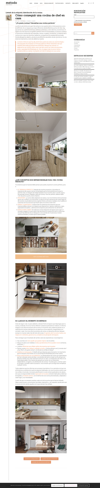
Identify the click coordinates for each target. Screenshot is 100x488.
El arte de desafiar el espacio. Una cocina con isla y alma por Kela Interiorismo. (83, 81)
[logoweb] (12, 3)
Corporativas (77, 45)
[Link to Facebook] (91, 3)
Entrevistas (76, 46)
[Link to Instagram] (89, 3)
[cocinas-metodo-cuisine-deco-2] (9, 18)
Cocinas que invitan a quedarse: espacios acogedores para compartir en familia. (83, 77)
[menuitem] (31, 3)
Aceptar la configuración (57, 485)
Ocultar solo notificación (70, 485)
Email (75, 14)
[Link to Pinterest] (93, 3)
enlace (85, 22)
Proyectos (76, 50)
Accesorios (76, 42)
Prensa (75, 48)
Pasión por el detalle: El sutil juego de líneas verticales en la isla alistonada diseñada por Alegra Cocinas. (82, 72)
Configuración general (83, 485)
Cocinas (76, 43)
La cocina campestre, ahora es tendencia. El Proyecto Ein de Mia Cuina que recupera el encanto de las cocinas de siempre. (84, 66)
